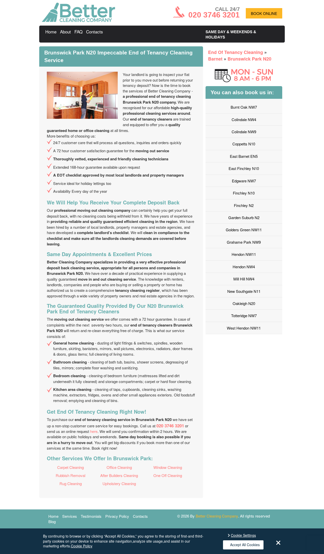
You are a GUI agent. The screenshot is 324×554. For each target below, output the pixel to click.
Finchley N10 (244, 193)
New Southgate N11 (243, 291)
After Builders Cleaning (119, 475)
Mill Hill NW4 (243, 278)
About (65, 31)
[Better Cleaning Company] (78, 20)
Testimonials (91, 516)
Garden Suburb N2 (243, 217)
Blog (52, 521)
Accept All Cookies (245, 544)
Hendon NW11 (244, 254)
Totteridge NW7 (244, 315)
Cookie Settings (243, 535)
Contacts (94, 31)
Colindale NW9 (244, 131)
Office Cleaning (119, 467)
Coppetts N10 (243, 143)
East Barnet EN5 (244, 156)
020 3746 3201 (170, 426)
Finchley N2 (244, 205)
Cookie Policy (81, 545)
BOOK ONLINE (264, 13)
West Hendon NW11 (244, 328)
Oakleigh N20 (244, 303)
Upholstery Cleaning (119, 483)
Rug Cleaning (70, 483)
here (93, 431)
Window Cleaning (167, 467)
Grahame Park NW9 (244, 242)
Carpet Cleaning (70, 467)
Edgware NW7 (244, 180)
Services (69, 516)
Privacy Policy (117, 516)
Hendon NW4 (244, 266)
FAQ (78, 31)
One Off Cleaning (167, 475)
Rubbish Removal (70, 475)
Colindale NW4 (244, 119)
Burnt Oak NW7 (244, 107)
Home (50, 31)
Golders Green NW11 (244, 229)
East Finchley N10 (244, 168)
